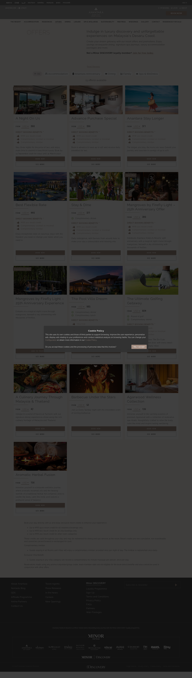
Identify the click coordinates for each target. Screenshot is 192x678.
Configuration (51, 340)
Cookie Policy (91, 340)
